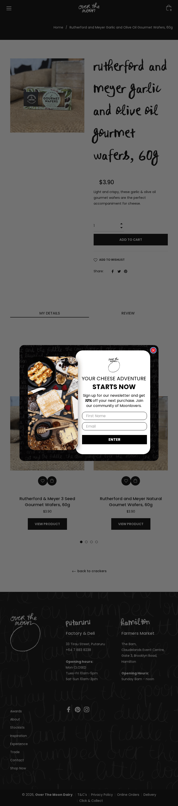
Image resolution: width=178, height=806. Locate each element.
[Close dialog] (153, 350)
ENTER (114, 439)
